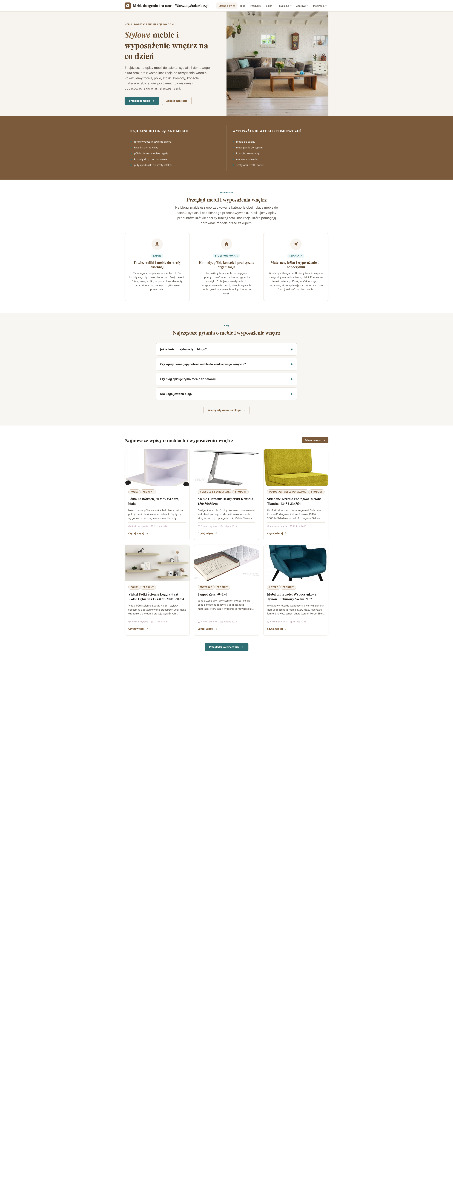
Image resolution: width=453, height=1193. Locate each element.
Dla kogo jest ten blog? (176, 394)
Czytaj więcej (136, 533)
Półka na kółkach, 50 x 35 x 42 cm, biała (153, 501)
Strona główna (227, 5)
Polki (134, 491)
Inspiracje (319, 5)
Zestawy (301, 5)
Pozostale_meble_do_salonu (287, 491)
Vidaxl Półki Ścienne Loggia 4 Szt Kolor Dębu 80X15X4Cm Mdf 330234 (156, 597)
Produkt (148, 491)
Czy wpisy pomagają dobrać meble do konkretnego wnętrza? (203, 364)
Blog (242, 5)
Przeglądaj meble (139, 100)
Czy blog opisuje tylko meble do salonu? (188, 379)
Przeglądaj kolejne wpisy (224, 647)
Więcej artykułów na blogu (224, 410)
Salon (269, 5)
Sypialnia (284, 5)
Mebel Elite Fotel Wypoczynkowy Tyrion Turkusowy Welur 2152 (291, 597)
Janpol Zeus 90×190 (212, 594)
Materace (206, 587)
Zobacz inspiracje (176, 100)
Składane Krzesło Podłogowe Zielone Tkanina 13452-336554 (294, 501)
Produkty (255, 5)
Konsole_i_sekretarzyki (215, 491)
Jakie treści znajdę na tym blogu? (183, 349)
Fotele (273, 587)
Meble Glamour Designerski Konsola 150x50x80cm (225, 501)
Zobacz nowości (313, 440)
